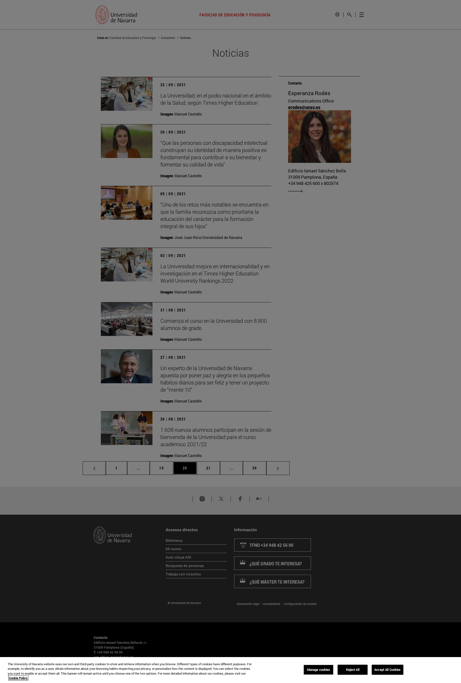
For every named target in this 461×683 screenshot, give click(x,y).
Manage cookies (318, 669)
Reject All (352, 669)
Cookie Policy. (18, 678)
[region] (230, 670)
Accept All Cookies (387, 669)
